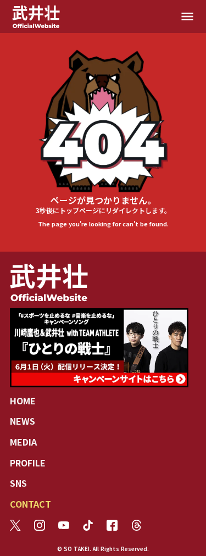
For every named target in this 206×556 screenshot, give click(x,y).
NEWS (22, 420)
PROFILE (28, 462)
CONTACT (30, 503)
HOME (23, 400)
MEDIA (23, 441)
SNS (18, 483)
